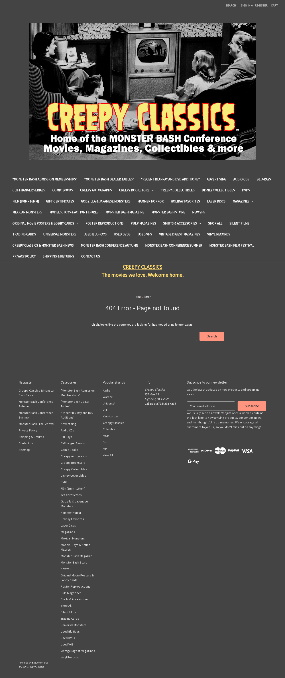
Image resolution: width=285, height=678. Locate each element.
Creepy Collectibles (178, 190)
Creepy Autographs (96, 190)
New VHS (198, 212)
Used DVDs (122, 234)
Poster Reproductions (105, 223)
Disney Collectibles (218, 190)
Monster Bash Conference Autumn (109, 245)
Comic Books (62, 190)
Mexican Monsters (27, 212)
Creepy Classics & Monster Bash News (43, 245)
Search (231, 5)
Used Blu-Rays (95, 234)
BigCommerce (40, 662)
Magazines (241, 201)
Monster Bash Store (168, 212)
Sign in (245, 5)
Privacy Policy (24, 256)
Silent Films (239, 223)
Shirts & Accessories (180, 223)
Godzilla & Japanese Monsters (105, 201)
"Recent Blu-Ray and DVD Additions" (170, 179)
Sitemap (24, 450)
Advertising (216, 179)
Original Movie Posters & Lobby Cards (43, 223)
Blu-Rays (263, 179)
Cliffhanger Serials (28, 190)
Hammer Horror (151, 201)
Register (261, 5)
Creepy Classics (113, 423)
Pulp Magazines (143, 223)
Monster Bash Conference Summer (173, 245)
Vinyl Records (218, 234)
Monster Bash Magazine (125, 212)
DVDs (246, 190)
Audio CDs (241, 179)
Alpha (106, 390)
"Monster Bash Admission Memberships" (44, 179)
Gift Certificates (60, 201)
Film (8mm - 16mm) (25, 201)
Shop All (215, 223)
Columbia (109, 429)
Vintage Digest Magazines (179, 234)
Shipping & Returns (58, 256)
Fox (105, 442)
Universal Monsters (59, 234)
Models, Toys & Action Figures (73, 212)
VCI (105, 410)
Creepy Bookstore (134, 190)
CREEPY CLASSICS (142, 266)
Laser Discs (216, 201)
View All (108, 455)
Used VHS (145, 234)
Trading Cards (24, 234)
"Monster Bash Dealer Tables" (109, 179)
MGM (106, 436)
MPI (105, 449)
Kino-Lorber (110, 416)
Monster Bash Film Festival (231, 245)
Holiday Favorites (185, 201)
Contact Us (90, 256)
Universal (109, 403)
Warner (107, 397)
